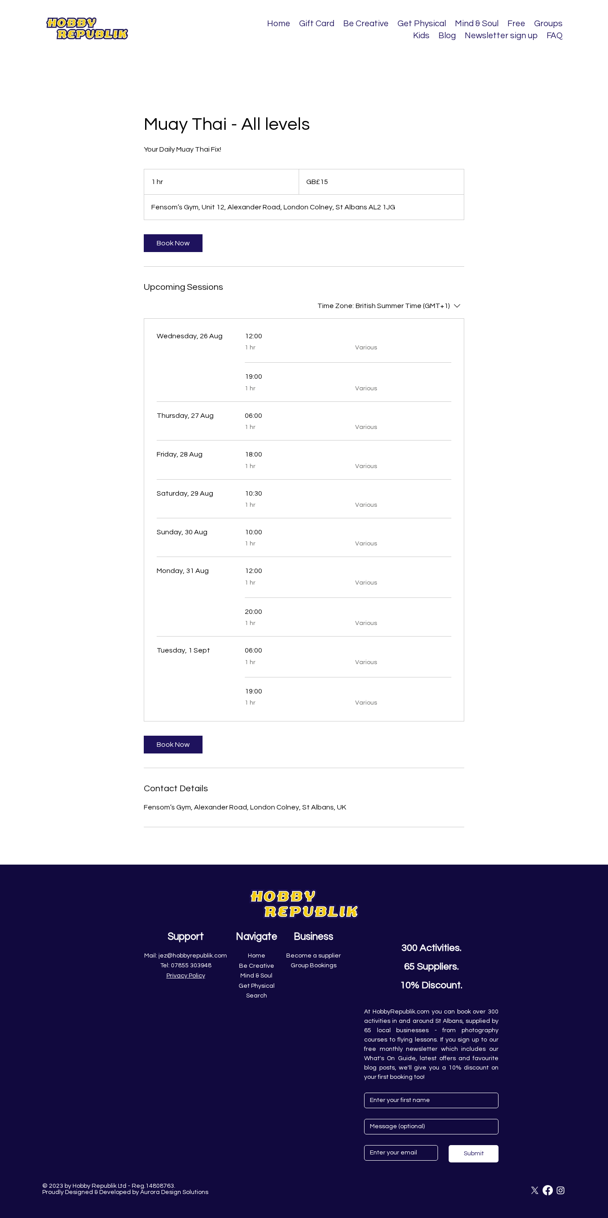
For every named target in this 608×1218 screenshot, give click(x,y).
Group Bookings (313, 965)
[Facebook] (548, 1190)
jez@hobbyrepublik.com (192, 956)
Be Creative (256, 966)
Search (256, 996)
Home (256, 956)
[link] (173, 243)
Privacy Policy (185, 976)
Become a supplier (313, 956)
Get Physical (257, 986)
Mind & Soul (256, 976)
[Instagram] (560, 1190)
